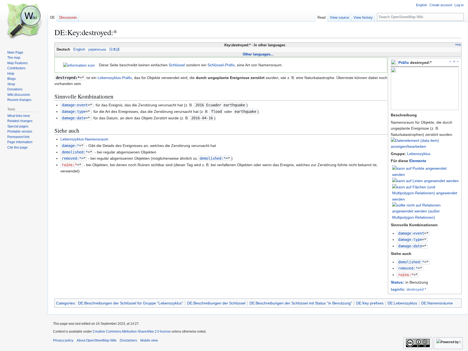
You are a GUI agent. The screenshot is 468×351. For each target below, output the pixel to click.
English (79, 49)
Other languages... (258, 54)
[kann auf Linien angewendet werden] (425, 180)
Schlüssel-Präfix (221, 65)
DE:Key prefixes (370, 303)
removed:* (408, 268)
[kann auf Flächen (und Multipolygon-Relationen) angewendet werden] (425, 193)
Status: (397, 282)
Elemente (417, 161)
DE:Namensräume (437, 303)
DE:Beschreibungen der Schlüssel (216, 303)
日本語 (114, 49)
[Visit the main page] (24, 21)
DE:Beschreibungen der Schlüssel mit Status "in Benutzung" (300, 303)
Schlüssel (177, 65)
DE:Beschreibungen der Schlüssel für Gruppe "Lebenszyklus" (130, 303)
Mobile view (149, 340)
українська (97, 49)
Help (458, 44)
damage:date (410, 246)
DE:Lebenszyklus (402, 303)
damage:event (411, 233)
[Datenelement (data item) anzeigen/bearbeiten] (425, 146)
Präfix (403, 62)
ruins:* (405, 275)
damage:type (410, 239)
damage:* (70, 145)
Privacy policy (63, 340)
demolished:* (411, 262)
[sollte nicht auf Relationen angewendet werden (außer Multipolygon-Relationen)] (425, 211)
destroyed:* (408, 289)
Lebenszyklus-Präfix (115, 78)
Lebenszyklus (418, 154)
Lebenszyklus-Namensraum (84, 139)
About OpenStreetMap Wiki (96, 340)
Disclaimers (128, 340)
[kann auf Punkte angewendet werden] (425, 171)
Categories (65, 303)
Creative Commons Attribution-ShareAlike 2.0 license (132, 331)
